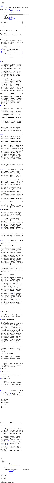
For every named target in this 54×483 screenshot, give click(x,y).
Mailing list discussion (12, 18)
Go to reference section (4, 482)
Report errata (10, 9)
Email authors (11, 15)
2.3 (0, 209)
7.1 (2, 53)
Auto (2, 3)
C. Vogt (10, 470)
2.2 (2, 48)
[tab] (2, 460)
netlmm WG (18, 10)
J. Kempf (13, 470)
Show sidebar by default (3, 475)
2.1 (2, 47)
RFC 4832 (2, 6)
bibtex (12, 17)
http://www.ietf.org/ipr (5, 444)
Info (1, 477)
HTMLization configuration (3, 478)
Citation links (2, 481)
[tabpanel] (27, 469)
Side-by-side (25, 469)
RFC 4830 (11, 374)
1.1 (2, 46)
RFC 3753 (4, 376)
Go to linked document (11, 482)
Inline (28, 469)
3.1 (0, 245)
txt (9, 17)
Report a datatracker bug (3, 474)
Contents (4, 477)
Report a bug (10, 19)
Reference (5, 480)
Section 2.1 (3, 227)
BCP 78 (6, 428)
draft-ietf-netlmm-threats (13, 10)
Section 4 (4, 193)
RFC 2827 (10, 393)
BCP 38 (7, 393)
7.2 (2, 54)
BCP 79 (8, 440)
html (10, 17)
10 (22, 52)
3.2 (2, 50)
